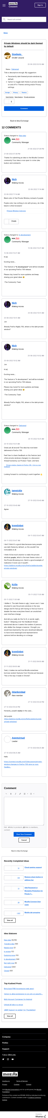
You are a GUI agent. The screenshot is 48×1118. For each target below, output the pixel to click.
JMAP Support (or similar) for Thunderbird (19, 1007)
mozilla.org (6, 1078)
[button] (6, 101)
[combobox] (24, 19)
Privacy (16, 92)
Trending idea (9, 941)
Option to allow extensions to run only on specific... (23, 991)
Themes (25, 92)
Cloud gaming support (33, 865)
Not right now (9, 960)
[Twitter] (3, 1057)
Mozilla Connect (13, 5)
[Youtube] (13, 1057)
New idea (22, 135)
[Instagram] (8, 1057)
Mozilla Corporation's (12, 1087)
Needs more (8, 945)
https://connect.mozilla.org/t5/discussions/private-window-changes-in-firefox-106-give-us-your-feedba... (23, 761)
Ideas (5, 33)
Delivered (15, 69)
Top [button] (3, 1112)
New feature (19, 97)
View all (10, 918)
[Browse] (4, 5)
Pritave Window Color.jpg (16, 210)
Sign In (40, 5)
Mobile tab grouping (33, 910)
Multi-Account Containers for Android (18, 997)
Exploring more (9, 953)
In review (7, 949)
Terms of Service (22, 1078)
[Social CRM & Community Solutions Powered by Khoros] (41, 1113)
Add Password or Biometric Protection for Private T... (33, 888)
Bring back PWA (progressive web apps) (19, 986)
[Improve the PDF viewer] (37, 120)
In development (25, 234)
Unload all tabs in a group (13, 1002)
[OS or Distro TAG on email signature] (33, 120)
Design (7, 92)
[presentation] (6, 791)
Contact (28, 1082)
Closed (6, 968)
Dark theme (10, 97)
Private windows (29, 97)
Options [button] (44, 33)
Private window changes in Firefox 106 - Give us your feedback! (22, 464)
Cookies (16, 1082)
